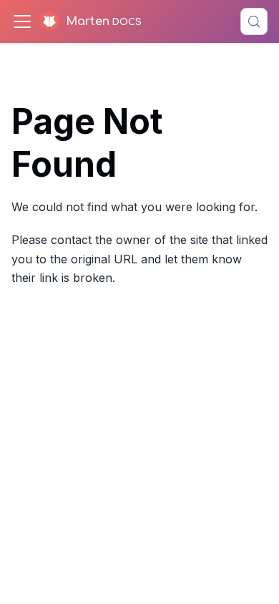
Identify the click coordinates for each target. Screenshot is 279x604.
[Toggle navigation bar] (22, 21)
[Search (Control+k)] (254, 21)
